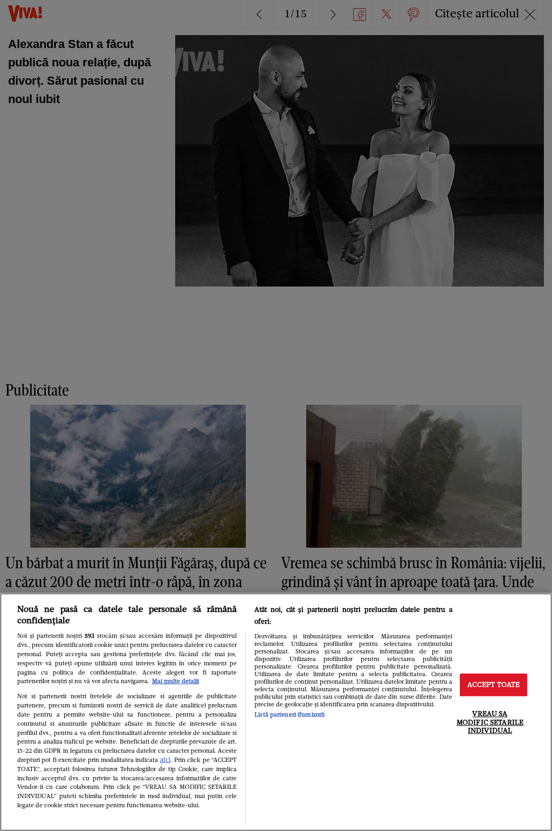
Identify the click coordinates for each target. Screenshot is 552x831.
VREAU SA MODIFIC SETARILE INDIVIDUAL (490, 722)
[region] (276, 712)
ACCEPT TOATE (493, 685)
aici (165, 759)
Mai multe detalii (175, 681)
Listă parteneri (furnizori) (289, 714)
